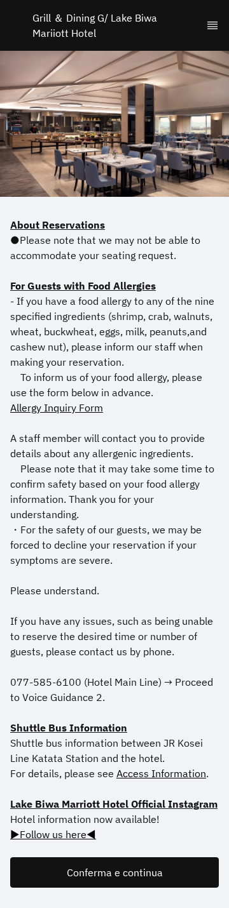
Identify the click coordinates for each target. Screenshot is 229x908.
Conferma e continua (115, 872)
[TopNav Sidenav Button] (212, 25)
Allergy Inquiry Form (56, 407)
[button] (114, 872)
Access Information (161, 773)
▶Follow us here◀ (53, 834)
